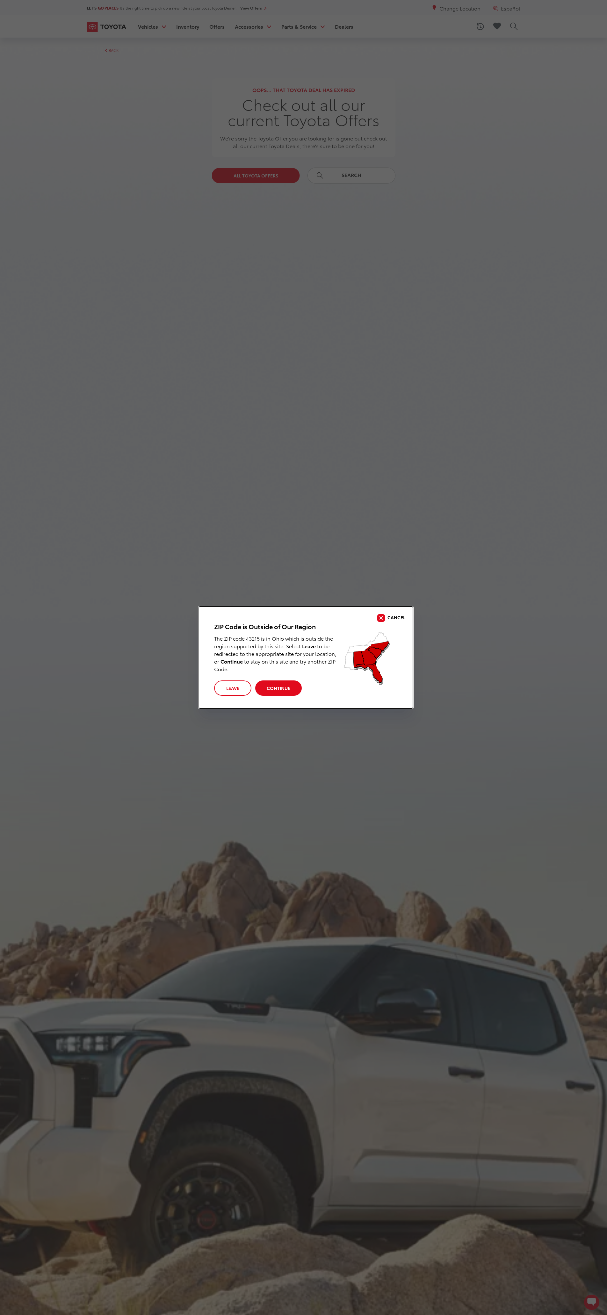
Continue (278, 688)
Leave (232, 688)
